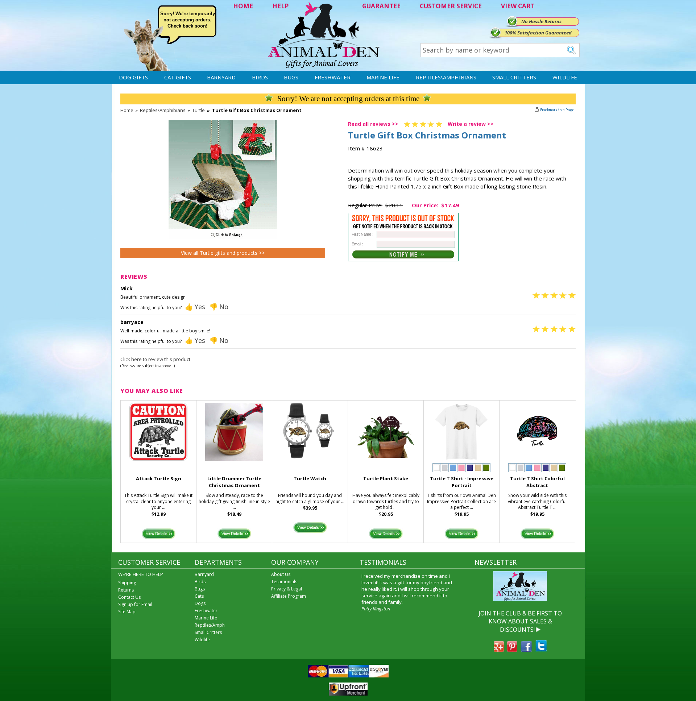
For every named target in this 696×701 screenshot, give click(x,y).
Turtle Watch (310, 478)
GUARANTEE (381, 6)
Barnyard (221, 77)
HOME (243, 6)
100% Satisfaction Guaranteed (538, 32)
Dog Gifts (133, 77)
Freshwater (333, 77)
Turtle (198, 110)
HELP (280, 6)
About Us (280, 574)
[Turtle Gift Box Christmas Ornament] (223, 237)
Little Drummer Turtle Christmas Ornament (234, 482)
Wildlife (564, 77)
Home (126, 110)
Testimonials (284, 581)
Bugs (291, 77)
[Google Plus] (499, 650)
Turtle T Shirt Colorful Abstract (537, 482)
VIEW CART (518, 6)
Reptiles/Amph (210, 625)
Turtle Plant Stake (385, 478)
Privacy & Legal (286, 589)
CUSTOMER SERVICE (451, 6)
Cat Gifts (177, 77)
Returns (126, 590)
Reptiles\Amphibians (446, 77)
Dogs (200, 603)
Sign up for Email (135, 604)
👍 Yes (195, 306)
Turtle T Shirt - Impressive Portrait (461, 482)
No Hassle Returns (541, 21)
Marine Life (382, 77)
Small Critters (514, 77)
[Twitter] (541, 650)
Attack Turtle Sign (158, 478)
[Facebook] (526, 650)
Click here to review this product (155, 359)
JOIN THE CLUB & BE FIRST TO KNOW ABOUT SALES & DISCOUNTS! (520, 621)
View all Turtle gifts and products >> (223, 252)
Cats (199, 596)
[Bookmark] (555, 110)
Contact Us (129, 597)
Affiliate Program (288, 596)
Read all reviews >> (373, 124)
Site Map (127, 612)
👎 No (219, 306)
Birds (260, 77)
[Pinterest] (512, 650)
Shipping (127, 583)
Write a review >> (471, 124)
